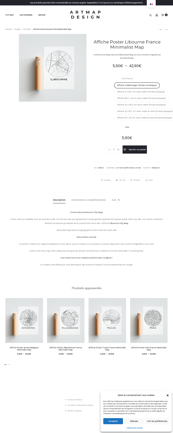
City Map (9, 15)
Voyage (17, 29)
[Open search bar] (150, 15)
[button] (167, 395)
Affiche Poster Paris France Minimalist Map (149, 348)
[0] (163, 15)
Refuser (134, 421)
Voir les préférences (157, 421)
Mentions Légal (74, 411)
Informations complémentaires (88, 199)
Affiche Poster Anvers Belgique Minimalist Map (24, 348)
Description (59, 199)
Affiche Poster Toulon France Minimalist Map (107, 348)
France (132, 168)
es (81, 411)
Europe (126, 168)
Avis (115, 199)
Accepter (113, 421)
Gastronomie (26, 15)
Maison (41, 15)
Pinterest (137, 180)
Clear (127, 127)
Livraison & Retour (75, 399)
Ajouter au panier (137, 149)
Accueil (8, 29)
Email (151, 180)
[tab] (59, 200)
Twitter (122, 180)
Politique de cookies (135, 428)
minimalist (156, 168)
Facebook (107, 180)
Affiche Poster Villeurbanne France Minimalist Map (65, 348)
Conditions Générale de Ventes (80, 405)
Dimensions (127, 78)
